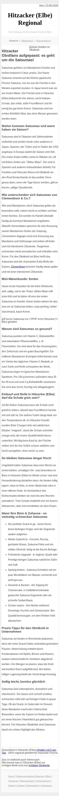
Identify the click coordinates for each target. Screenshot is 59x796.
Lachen (20, 785)
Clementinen (18, 266)
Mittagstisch (27, 40)
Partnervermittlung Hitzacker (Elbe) (33, 776)
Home (11, 776)
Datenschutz (32, 785)
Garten (11, 785)
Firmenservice (43, 781)
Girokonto (13, 781)
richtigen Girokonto (39, 765)
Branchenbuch (43, 40)
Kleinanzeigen (27, 781)
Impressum (46, 785)
